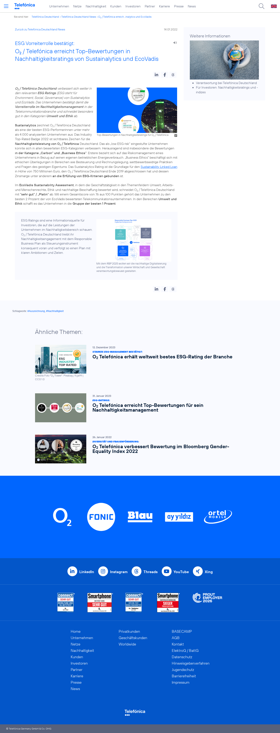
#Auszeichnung (36, 311)
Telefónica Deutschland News (78, 16)
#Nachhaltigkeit (55, 311)
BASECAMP (182, 631)
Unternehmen (59, 6)
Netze (77, 6)
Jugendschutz (183, 669)
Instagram (118, 571)
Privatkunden (129, 631)
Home (76, 631)
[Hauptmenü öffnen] (6, 6)
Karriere (164, 6)
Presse (179, 6)
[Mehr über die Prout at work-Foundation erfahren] (207, 602)
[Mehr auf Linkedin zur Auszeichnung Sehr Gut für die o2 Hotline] (134, 602)
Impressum (180, 682)
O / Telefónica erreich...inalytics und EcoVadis (124, 16)
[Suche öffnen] (261, 6)
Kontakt (178, 644)
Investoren (133, 6)
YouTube (181, 571)
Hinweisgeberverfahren (190, 663)
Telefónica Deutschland (45, 16)
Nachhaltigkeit (96, 6)
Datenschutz (182, 657)
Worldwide (127, 644)
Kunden (115, 6)
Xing (209, 571)
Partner (150, 6)
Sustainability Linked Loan (159, 167)
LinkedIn (86, 571)
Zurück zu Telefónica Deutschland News (40, 29)
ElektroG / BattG (185, 650)
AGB (176, 637)
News (192, 6)
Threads (150, 571)
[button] (156, 75)
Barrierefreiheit (184, 676)
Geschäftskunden (133, 637)
